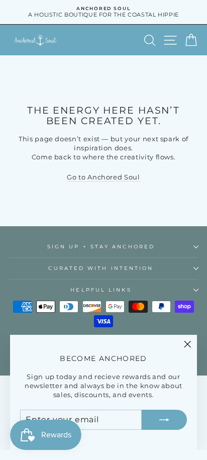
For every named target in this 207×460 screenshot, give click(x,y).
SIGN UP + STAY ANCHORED (101, 246)
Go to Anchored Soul (103, 177)
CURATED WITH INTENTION (100, 268)
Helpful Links (100, 290)
